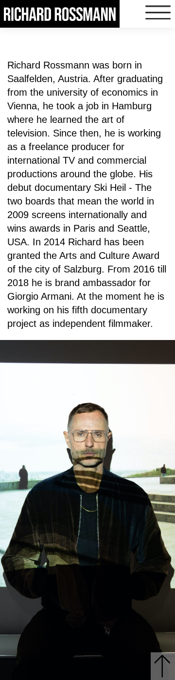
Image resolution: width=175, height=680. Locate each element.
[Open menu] (158, 13)
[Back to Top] (163, 666)
